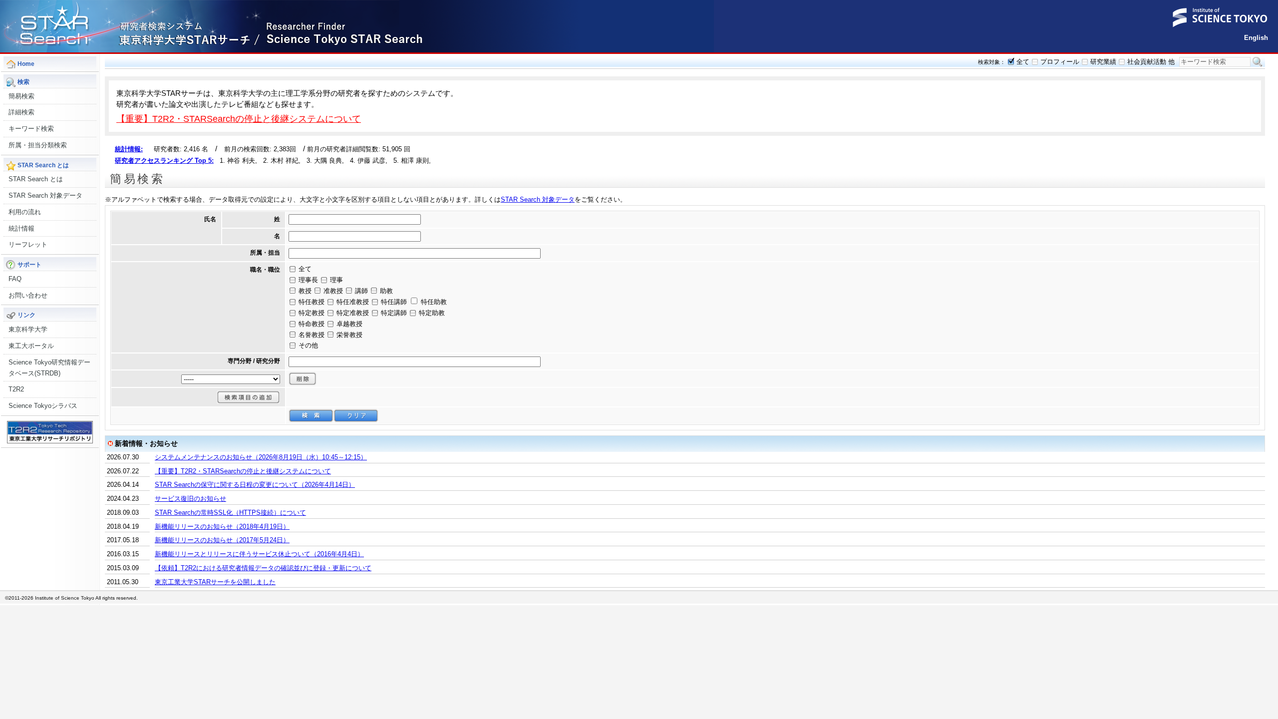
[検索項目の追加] (248, 397)
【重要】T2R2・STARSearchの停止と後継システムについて (238, 118)
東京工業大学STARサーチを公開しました (215, 582)
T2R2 (16, 389)
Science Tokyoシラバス (42, 405)
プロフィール (1059, 61)
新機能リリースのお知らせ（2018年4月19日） (222, 526)
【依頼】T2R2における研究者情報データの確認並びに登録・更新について (263, 568)
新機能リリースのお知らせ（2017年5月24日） (222, 540)
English (1256, 37)
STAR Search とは (35, 179)
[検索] (311, 415)
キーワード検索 (31, 128)
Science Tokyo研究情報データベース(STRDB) (49, 368)
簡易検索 (21, 96)
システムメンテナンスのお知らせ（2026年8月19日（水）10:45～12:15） (261, 457)
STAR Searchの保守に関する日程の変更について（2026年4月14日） (255, 484)
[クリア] (355, 415)
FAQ (14, 279)
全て (1022, 61)
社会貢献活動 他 (1151, 61)
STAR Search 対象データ (45, 195)
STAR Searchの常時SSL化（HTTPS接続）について (230, 512)
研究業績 (1103, 61)
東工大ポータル (31, 346)
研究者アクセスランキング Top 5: (164, 160)
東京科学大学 (27, 329)
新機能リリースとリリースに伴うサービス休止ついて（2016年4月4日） (259, 554)
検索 (1258, 62)
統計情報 (21, 228)
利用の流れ (24, 212)
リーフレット (27, 244)
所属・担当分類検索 (37, 145)
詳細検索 (21, 112)
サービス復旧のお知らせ (190, 498)
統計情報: (129, 149)
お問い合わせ (27, 295)
